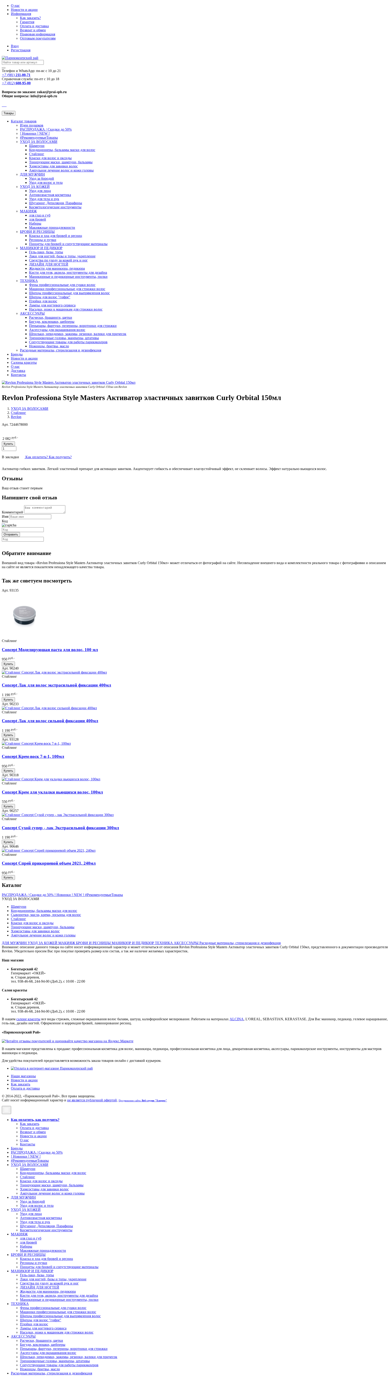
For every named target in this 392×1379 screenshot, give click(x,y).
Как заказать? (30, 18)
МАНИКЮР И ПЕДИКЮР (41, 248)
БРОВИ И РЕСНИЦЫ (37, 232)
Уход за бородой (41, 178)
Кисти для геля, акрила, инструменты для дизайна (68, 272)
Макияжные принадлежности (52, 227)
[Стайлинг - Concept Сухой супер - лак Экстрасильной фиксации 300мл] (58, 815)
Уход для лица (40, 191)
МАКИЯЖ (28, 211)
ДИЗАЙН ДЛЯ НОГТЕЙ (48, 264)
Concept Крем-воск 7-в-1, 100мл (33, 756)
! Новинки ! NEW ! (35, 133)
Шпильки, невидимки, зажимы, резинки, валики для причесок (77, 334)
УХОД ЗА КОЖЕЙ (35, 187)
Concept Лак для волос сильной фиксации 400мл (50, 720)
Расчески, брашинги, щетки (50, 317)
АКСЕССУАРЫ (32, 313)
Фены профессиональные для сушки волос (62, 285)
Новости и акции (24, 358)
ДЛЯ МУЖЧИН (32, 174)
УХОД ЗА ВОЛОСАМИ (38, 142)
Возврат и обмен (33, 30)
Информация (21, 14)
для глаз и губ (39, 215)
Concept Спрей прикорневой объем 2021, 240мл (49, 863)
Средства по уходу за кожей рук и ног (58, 260)
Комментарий (12, 512)
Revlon (16, 417)
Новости (24, 10)
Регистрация (20, 50)
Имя (5, 516)
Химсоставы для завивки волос (53, 166)
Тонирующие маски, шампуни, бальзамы (61, 162)
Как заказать (20, 1084)
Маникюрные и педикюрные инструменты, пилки (68, 277)
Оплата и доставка (34, 26)
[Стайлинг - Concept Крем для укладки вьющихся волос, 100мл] (51, 779)
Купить (8, 664)
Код (5, 521)
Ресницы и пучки (42, 240)
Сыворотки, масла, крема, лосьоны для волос (46, 915)
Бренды (17, 354)
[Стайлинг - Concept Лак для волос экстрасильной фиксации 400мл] (54, 672)
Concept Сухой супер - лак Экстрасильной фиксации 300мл (60, 827)
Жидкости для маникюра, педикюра (57, 268)
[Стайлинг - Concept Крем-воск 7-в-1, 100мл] (36, 743)
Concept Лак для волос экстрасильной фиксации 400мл (56, 685)
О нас (15, 5)
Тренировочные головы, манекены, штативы (64, 338)
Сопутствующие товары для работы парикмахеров (68, 342)
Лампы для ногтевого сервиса (52, 305)
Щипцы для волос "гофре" (49, 297)
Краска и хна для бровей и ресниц (55, 236)
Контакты (18, 375)
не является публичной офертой (92, 1100)
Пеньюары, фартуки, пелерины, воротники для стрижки (73, 326)
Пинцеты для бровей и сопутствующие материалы (68, 244)
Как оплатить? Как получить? (48, 457)
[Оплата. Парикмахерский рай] (52, 1068)
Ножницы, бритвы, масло (49, 346)
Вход (15, 46)
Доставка (18, 371)
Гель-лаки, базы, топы (46, 252)
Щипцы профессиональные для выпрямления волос (69, 293)
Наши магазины (23, 1076)
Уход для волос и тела (46, 182)
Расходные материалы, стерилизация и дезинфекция (60, 350)
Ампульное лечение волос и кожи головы (61, 170)
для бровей (37, 219)
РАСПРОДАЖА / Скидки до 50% (46, 129)
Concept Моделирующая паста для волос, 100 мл (50, 649)
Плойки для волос (43, 301)
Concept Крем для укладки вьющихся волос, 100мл (52, 792)
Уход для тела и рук (44, 199)
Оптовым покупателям (38, 38)
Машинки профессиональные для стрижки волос (67, 289)
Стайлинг (36, 154)
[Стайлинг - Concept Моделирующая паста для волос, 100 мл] (24, 637)
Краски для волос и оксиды (50, 158)
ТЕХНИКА (29, 281)
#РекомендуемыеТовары (39, 137)
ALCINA (237, 1019)
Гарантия (27, 22)
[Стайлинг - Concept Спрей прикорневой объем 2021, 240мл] (49, 850)
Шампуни (36, 146)
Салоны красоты (24, 362)
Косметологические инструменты (55, 207)
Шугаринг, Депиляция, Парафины (55, 203)
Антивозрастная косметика (50, 195)
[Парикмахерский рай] (20, 58)
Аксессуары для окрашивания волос (57, 330)
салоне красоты (28, 1019)
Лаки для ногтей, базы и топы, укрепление (62, 256)
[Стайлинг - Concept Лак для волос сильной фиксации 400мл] (49, 708)
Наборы (35, 223)
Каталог (24, 121)
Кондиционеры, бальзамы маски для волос (62, 150)
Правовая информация (37, 34)
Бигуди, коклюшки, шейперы (51, 322)
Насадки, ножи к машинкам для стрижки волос (66, 309)
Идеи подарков (31, 125)
